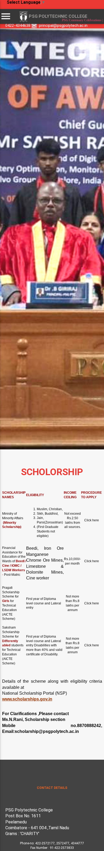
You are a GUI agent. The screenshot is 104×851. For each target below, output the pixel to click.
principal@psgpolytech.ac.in (63, 25)
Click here (91, 520)
